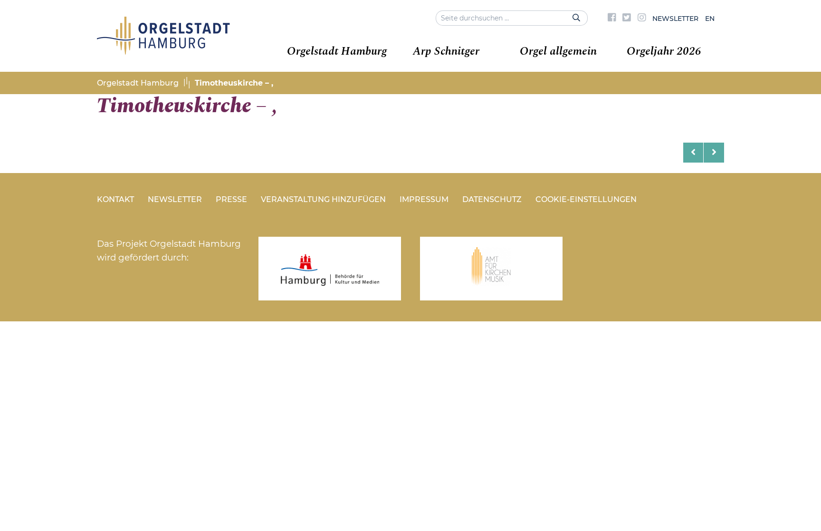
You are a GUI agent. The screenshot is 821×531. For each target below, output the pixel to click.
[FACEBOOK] (612, 18)
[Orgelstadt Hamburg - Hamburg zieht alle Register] (163, 51)
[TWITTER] (626, 18)
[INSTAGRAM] (642, 18)
